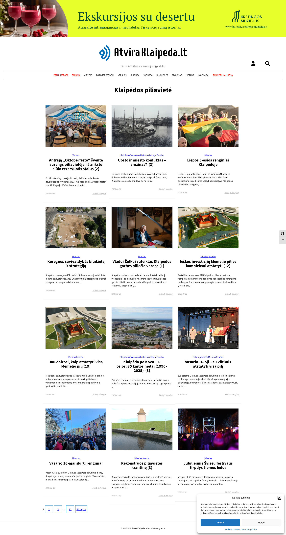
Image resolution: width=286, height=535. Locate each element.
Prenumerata (60, 75)
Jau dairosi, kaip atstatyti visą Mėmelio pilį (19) (76, 364)
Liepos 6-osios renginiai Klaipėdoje (208, 162)
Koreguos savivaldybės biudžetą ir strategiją (76, 264)
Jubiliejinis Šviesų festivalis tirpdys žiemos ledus (208, 465)
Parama (76, 75)
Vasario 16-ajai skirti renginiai (76, 463)
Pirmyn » (81, 509)
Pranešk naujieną (223, 75)
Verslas (122, 75)
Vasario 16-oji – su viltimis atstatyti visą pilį (208, 364)
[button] (279, 498)
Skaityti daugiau (99, 193)
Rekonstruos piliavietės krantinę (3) (142, 465)
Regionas (177, 75)
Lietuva (190, 75)
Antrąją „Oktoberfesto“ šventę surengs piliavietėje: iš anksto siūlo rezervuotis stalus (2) (76, 164)
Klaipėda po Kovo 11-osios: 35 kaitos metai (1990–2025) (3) (142, 366)
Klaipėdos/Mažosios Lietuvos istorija (138, 155)
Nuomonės (162, 75)
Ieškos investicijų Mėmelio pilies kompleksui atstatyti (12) (208, 264)
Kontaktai (203, 75)
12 (70, 509)
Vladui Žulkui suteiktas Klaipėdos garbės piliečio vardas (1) (142, 264)
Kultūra (135, 75)
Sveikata (148, 75)
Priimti (220, 522)
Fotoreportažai (105, 75)
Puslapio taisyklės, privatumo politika (241, 529)
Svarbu (160, 155)
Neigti (261, 522)
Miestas (88, 75)
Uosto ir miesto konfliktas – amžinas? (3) (142, 162)
